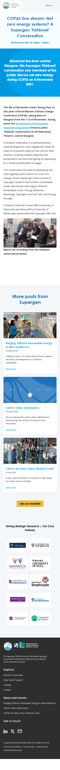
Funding (7, 684)
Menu (49, 5)
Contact (7, 689)
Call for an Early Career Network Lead (21, 713)
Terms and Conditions (12, 747)
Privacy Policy (28, 747)
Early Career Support (13, 680)
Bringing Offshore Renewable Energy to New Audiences (29, 703)
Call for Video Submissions (15, 708)
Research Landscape (13, 675)
